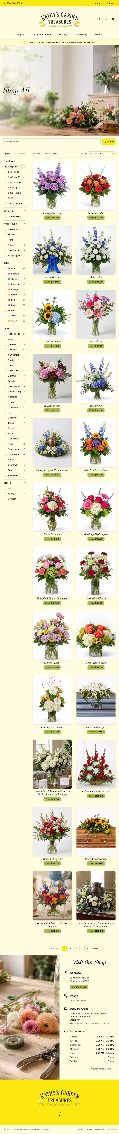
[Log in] (106, 19)
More (97, 34)
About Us (99, 3)
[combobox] (102, 153)
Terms (80, 1129)
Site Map (112, 1129)
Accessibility (100, 1129)
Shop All (20, 34)
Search (110, 141)
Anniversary (81, 34)
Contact (110, 3)
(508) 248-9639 (14, 3)
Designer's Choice (42, 34)
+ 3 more (86, 1016)
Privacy (89, 1129)
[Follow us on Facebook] (59, 1114)
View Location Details (101, 1068)
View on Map (80, 987)
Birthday (63, 34)
